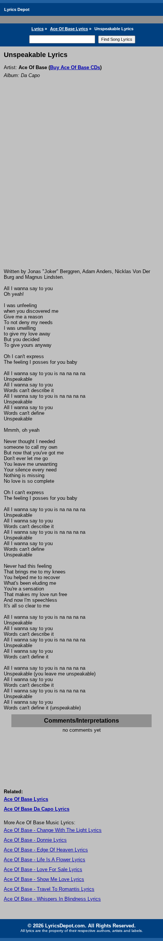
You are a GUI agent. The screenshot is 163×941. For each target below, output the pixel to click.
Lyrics (37, 28)
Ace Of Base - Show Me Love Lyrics (44, 879)
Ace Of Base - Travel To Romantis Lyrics (49, 889)
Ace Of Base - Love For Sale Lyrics (43, 869)
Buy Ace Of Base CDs (75, 67)
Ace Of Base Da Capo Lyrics (36, 809)
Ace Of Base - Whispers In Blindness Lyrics (52, 899)
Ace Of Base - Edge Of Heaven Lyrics (46, 850)
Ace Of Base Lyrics (69, 28)
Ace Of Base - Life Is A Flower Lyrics (44, 859)
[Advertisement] (81, 183)
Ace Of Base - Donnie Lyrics (35, 840)
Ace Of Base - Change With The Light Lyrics (53, 830)
